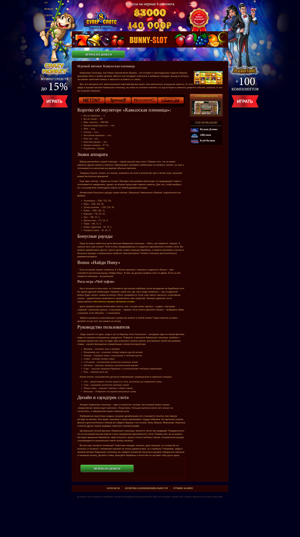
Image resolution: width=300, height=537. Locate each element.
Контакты (113, 488)
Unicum (100, 148)
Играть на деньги (98, 54)
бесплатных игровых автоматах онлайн (114, 301)
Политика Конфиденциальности (146, 488)
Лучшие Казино (183, 488)
